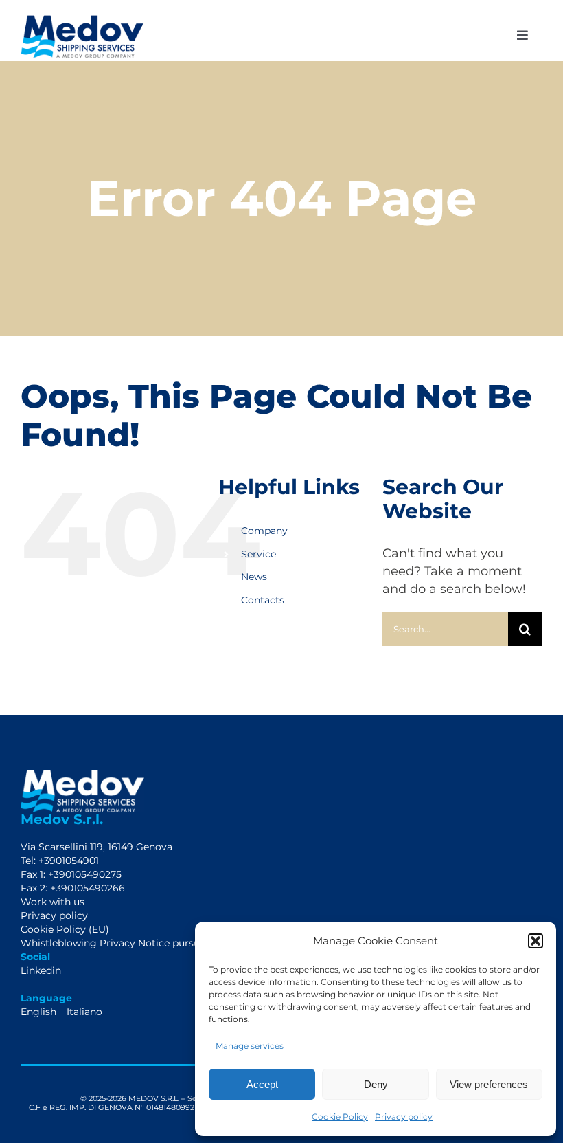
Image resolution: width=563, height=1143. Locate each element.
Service (258, 554)
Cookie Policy (340, 1116)
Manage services (250, 1046)
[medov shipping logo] (82, 19)
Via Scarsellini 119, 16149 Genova (96, 847)
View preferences (489, 1084)
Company (264, 530)
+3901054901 (67, 860)
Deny (376, 1084)
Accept (262, 1084)
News (254, 576)
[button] (535, 941)
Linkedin (41, 970)
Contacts (262, 600)
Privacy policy (404, 1116)
